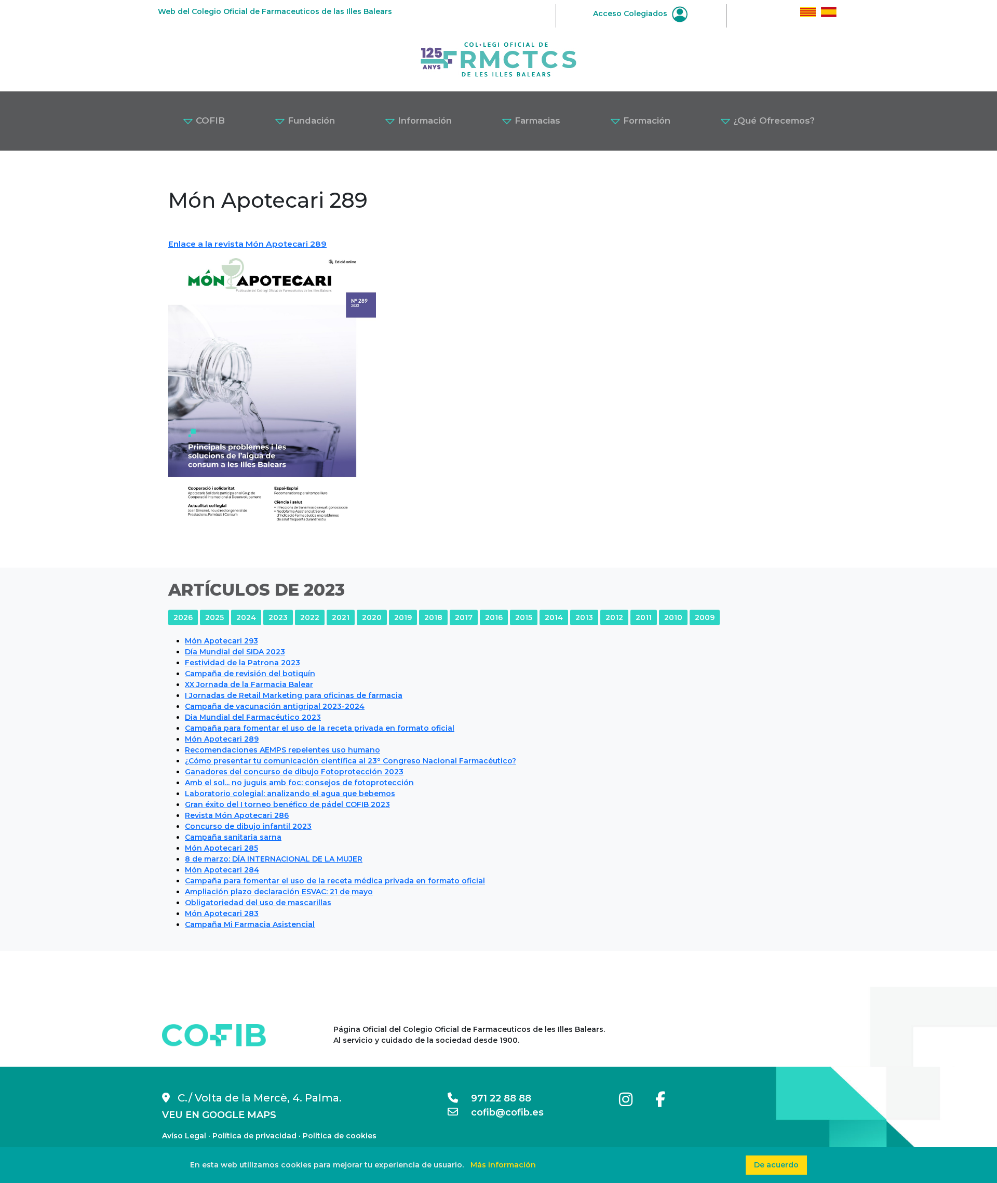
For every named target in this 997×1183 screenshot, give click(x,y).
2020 (372, 617)
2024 (246, 617)
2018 (433, 617)
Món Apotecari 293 (221, 641)
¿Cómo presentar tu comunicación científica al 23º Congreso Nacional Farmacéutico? (350, 760)
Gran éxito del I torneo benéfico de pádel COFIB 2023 (287, 804)
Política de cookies (339, 1135)
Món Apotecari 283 (222, 913)
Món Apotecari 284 (222, 870)
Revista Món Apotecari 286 (237, 815)
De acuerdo (776, 1164)
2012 (614, 617)
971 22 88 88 (494, 1098)
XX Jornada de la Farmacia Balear (249, 684)
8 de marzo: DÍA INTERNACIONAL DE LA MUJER (273, 859)
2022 (309, 617)
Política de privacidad (254, 1135)
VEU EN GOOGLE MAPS (219, 1115)
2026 (183, 617)
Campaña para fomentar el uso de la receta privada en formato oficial (319, 728)
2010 (673, 617)
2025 (214, 617)
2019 (403, 617)
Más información (503, 1164)
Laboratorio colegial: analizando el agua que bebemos (290, 793)
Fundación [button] (310, 120)
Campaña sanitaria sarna (233, 837)
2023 (278, 617)
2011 (644, 617)
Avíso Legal (184, 1135)
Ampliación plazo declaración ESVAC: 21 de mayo (279, 891)
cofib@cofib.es (501, 1112)
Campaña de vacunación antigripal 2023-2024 (275, 706)
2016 (494, 617)
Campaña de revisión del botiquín (250, 673)
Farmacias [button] (536, 120)
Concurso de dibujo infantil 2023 (248, 826)
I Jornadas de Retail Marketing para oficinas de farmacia (293, 695)
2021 (340, 617)
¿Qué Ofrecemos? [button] (773, 120)
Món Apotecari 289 (222, 739)
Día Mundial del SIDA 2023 (235, 651)
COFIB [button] (209, 120)
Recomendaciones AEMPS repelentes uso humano (282, 750)
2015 (523, 617)
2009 (705, 617)
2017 (464, 617)
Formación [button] (645, 120)
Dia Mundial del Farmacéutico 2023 (253, 717)
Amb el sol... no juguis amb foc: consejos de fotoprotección (299, 782)
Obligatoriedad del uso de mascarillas (258, 902)
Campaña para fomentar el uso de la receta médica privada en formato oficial (335, 880)
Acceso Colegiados (631, 13)
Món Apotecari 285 (221, 848)
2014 (554, 617)
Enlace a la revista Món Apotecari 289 (247, 244)
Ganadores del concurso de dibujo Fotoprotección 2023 (294, 771)
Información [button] (423, 120)
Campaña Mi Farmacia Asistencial (250, 924)
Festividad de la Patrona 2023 (242, 662)
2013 (584, 617)
